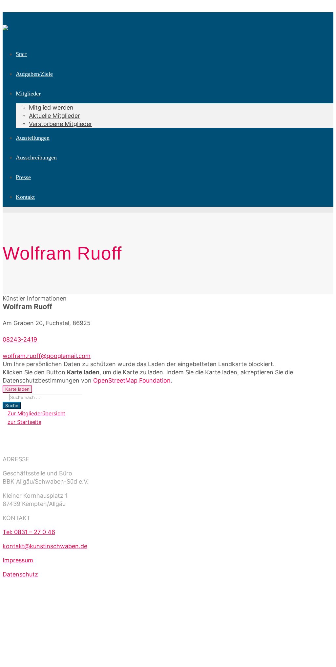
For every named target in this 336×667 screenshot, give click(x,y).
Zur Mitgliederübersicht (36, 413)
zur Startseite (24, 422)
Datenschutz (20, 574)
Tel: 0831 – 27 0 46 (29, 532)
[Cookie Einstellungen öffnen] (52, 660)
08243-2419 (20, 339)
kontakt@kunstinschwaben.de (45, 546)
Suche (11, 405)
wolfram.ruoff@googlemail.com (47, 355)
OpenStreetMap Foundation (132, 380)
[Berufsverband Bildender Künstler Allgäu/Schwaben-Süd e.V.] (5, 23)
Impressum (18, 560)
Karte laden (17, 389)
